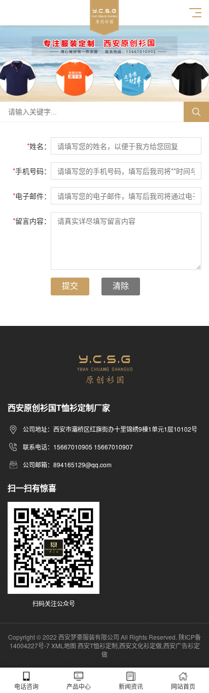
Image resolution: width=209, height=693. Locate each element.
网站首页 (183, 686)
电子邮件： (32, 196)
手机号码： (32, 171)
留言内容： (32, 221)
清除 (121, 286)
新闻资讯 (131, 686)
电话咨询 (26, 686)
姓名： (39, 146)
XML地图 (63, 645)
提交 (70, 286)
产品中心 (78, 686)
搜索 (196, 112)
